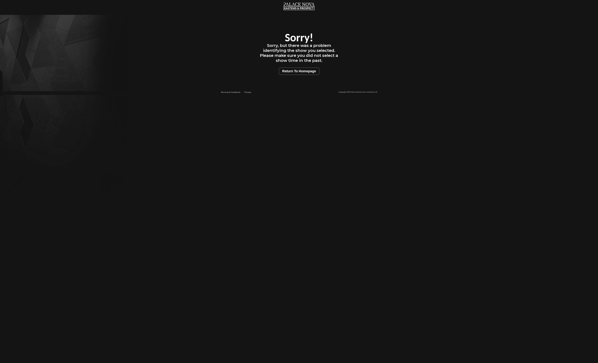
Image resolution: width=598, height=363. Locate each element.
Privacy (247, 92)
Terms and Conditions (230, 92)
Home (299, 1)
